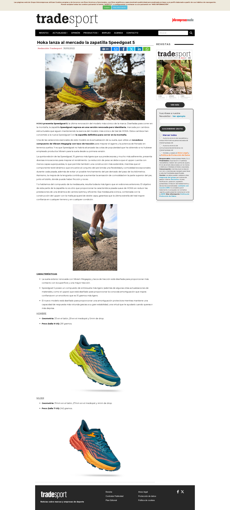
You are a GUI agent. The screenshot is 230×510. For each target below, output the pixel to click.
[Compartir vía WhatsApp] (146, 49)
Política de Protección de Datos (175, 155)
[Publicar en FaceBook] (123, 49)
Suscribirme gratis (172, 129)
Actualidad (59, 33)
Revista (43, 33)
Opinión (75, 33)
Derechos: (175, 179)
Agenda (118, 33)
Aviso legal (143, 492)
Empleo (106, 33)
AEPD (163, 194)
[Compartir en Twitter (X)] (131, 49)
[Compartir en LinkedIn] (138, 49)
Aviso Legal (183, 153)
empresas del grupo (167, 177)
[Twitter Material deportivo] (182, 492)
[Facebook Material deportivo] (178, 492)
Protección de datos (147, 496)
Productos (90, 33)
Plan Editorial (111, 500)
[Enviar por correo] (115, 49)
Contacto (132, 33)
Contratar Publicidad (114, 496)
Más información (119, 7)
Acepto (107, 7)
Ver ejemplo (178, 116)
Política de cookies (146, 500)
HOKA (39, 123)
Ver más (175, 105)
